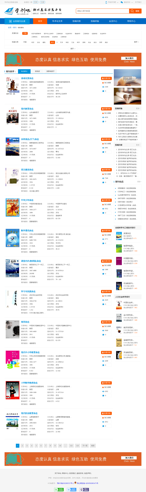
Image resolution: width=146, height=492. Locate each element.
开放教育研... (129, 352)
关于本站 (58, 473)
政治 (95, 42)
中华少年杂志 (27, 200)
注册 (42, 2)
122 (71, 446)
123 (77, 446)
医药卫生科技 (45, 37)
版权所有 (80, 473)
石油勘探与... (129, 283)
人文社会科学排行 (122, 297)
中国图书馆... (129, 258)
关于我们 (138, 2)
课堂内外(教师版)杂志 (31, 261)
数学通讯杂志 (27, 230)
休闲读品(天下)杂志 (30, 139)
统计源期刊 (128, 236)
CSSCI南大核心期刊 (131, 261)
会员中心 (113, 21)
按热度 (37, 71)
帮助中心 (131, 21)
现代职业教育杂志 (29, 413)
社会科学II (69, 33)
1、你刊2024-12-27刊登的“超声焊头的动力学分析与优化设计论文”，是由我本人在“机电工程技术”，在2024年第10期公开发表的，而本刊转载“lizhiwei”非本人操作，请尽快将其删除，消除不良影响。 (127, 173)
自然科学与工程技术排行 (125, 228)
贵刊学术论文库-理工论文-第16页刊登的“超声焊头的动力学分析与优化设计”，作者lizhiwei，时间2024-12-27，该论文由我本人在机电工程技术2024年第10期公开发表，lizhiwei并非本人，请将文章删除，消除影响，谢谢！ (127, 149)
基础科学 (77, 33)
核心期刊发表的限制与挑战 (126, 119)
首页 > (10, 27)
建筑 (44, 42)
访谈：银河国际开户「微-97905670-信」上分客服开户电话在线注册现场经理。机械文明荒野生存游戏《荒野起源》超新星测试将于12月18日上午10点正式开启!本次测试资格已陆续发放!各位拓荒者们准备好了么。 (127, 176)
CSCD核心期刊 (129, 248)
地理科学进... (129, 271)
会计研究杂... (129, 315)
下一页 (85, 446)
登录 (35, 2)
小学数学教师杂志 (29, 383)
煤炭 (106, 42)
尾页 (92, 446)
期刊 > (15, 27)
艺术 (61, 42)
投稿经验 (95, 21)
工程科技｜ (34, 37)
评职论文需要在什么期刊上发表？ (127, 113)
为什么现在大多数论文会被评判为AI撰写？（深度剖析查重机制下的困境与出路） (127, 137)
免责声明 (87, 473)
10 (60, 446)
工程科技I (63, 37)
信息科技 (94, 33)
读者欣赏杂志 (27, 78)
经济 (32, 42)
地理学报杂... (129, 246)
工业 (72, 42)
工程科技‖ (86, 33)
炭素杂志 (127, 233)
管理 (100, 42)
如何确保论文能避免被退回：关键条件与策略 (127, 131)
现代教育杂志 (27, 109)
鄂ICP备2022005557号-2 (65, 483)
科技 (67, 42)
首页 (40, 21)
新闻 (84, 42)
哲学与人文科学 (48, 33)
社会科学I (103, 33)
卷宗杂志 (25, 322)
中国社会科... (129, 302)
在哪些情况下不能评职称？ (127, 140)
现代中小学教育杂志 (30, 352)
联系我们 (72, 473)
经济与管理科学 (36, 33)
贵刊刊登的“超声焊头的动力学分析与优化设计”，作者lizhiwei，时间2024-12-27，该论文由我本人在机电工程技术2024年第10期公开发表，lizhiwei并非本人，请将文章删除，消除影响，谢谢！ (127, 158)
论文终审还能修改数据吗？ (126, 128)
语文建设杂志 (27, 170)
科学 (78, 42)
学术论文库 (57, 21)
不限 (25, 33)
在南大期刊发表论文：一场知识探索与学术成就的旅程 (127, 125)
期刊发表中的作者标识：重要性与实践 (127, 122)
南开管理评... (129, 327)
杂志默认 (24, 71)
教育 (52, 42)
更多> (138, 108)
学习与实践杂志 (28, 291)
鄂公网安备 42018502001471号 (87, 483)
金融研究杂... (129, 340)
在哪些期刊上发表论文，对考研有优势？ (127, 116)
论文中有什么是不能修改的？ (127, 134)
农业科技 (55, 37)
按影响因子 (51, 71)
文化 (38, 42)
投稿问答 (77, 21)
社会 (89, 42)
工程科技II (59, 33)
